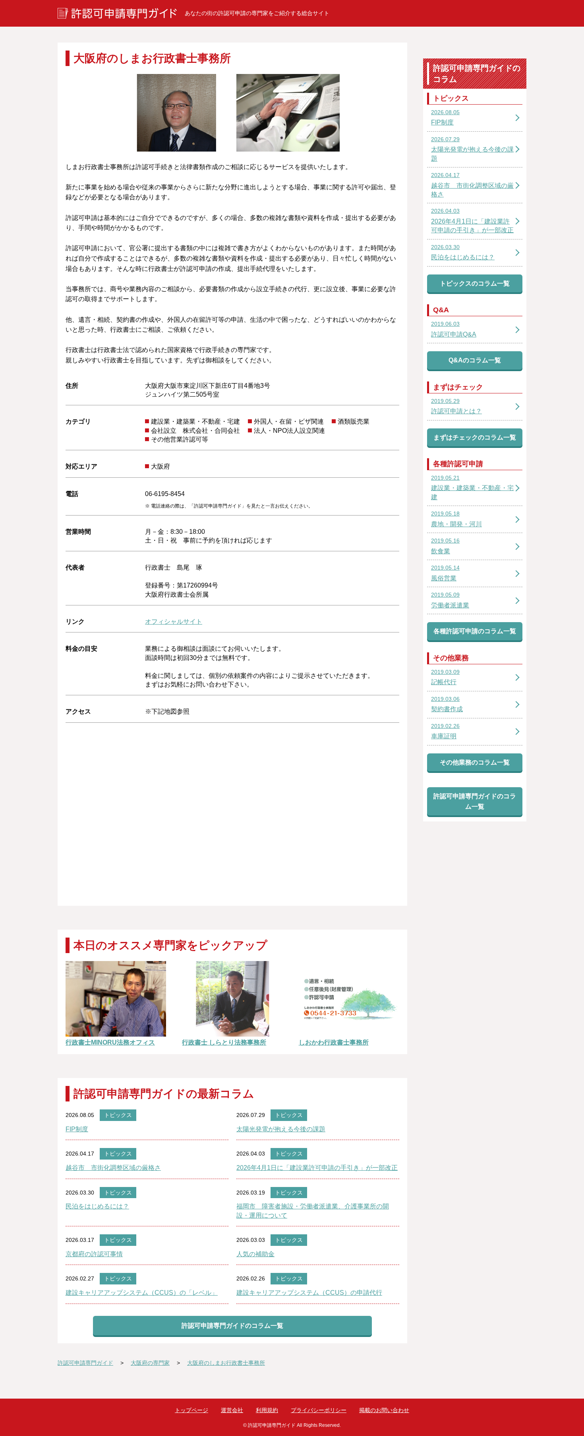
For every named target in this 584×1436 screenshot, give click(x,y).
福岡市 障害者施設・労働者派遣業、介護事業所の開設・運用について (312, 1210)
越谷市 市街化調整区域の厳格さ (113, 1167)
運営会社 (232, 1410)
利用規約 (267, 1410)
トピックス (118, 1115)
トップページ (191, 1410)
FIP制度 (77, 1129)
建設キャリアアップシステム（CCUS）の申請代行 (309, 1292)
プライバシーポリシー (318, 1410)
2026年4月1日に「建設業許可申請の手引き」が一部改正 (317, 1167)
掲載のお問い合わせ (384, 1410)
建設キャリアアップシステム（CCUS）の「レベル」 (142, 1292)
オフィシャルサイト (173, 621)
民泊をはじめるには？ (97, 1206)
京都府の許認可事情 (94, 1254)
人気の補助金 (255, 1254)
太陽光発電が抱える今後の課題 (280, 1129)
